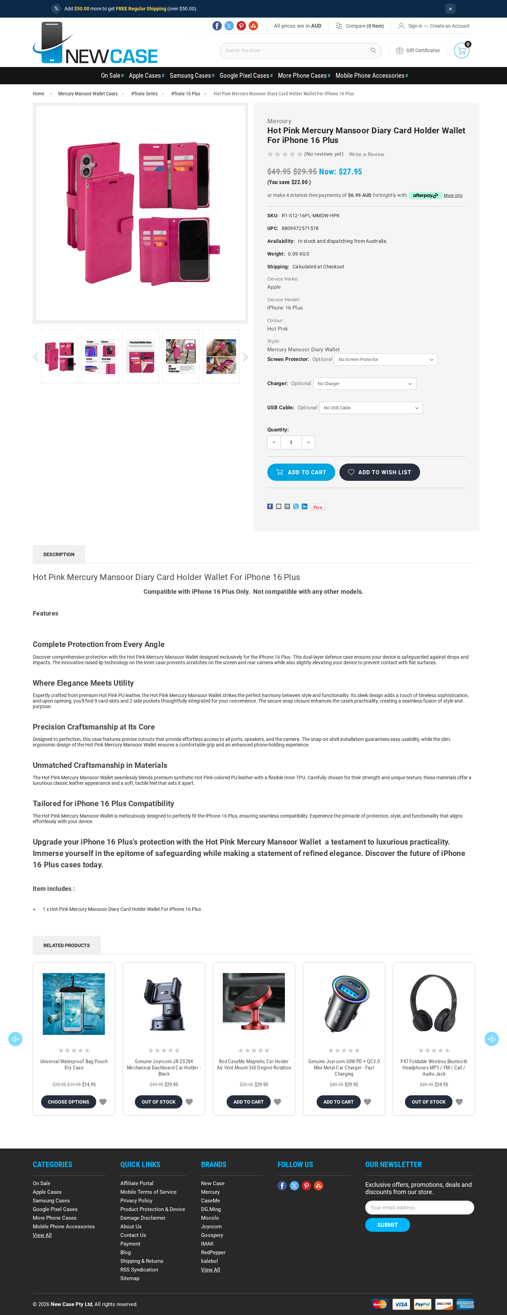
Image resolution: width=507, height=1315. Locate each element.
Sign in (415, 26)
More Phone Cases (302, 75)
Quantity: (278, 430)
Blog (125, 1252)
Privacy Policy (136, 1201)
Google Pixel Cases (244, 75)
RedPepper (213, 1252)
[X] (229, 25)
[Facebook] (217, 25)
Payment (130, 1244)
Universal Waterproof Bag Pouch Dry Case (74, 1064)
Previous (35, 357)
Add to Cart (248, 1102)
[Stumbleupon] (253, 25)
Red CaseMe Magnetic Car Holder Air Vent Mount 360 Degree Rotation (254, 1064)
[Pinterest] (241, 25)
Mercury (210, 1192)
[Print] (287, 506)
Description (58, 554)
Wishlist (103, 1101)
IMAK (207, 1244)
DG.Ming (211, 1209)
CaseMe (210, 1201)
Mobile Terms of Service (148, 1192)
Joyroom (211, 1226)
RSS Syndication (139, 1270)
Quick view (74, 1004)
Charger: (289, 383)
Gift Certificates (423, 50)
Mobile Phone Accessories (370, 75)
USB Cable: (292, 407)
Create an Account (450, 26)
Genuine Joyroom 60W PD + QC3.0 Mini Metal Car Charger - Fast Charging (344, 1067)
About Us (131, 1226)
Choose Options (68, 1102)
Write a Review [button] (366, 154)
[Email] (278, 506)
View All (42, 1235)
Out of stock (159, 1102)
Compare (365, 26)
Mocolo (210, 1218)
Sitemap (129, 1278)
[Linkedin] (304, 506)
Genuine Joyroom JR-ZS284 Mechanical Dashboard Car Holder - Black (164, 1067)
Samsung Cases (190, 75)
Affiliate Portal (136, 1183)
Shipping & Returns (141, 1261)
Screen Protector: (299, 359)
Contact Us (133, 1235)
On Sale (110, 75)
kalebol (209, 1261)
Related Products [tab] (66, 945)
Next (245, 357)
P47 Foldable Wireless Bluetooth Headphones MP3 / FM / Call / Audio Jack (433, 1067)
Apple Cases (145, 75)
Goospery (212, 1235)
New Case (213, 1183)
